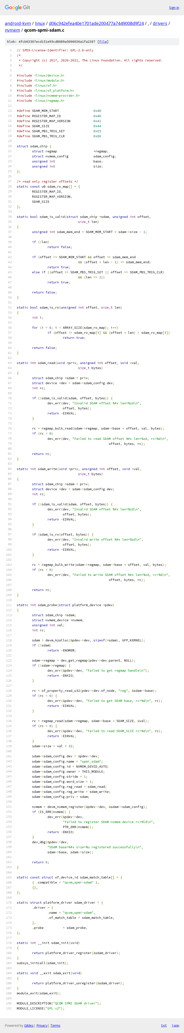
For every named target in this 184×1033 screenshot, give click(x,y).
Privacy (41, 1025)
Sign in (174, 7)
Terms (55, 1025)
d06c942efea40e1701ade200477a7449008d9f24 (96, 23)
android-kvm (18, 23)
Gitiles (29, 1025)
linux (40, 23)
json (175, 1025)
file (103, 42)
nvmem (12, 30)
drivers (160, 23)
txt (164, 1025)
